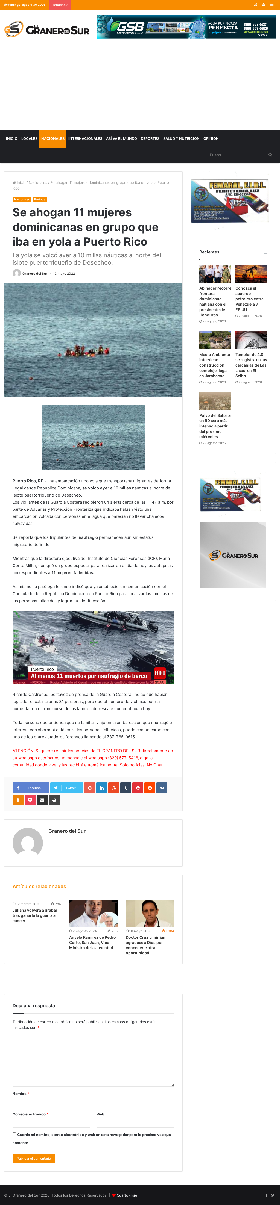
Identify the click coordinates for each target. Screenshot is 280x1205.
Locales (29, 138)
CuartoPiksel (127, 1195)
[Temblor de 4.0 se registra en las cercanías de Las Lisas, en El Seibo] (251, 340)
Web (100, 1114)
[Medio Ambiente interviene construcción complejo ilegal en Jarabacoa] (215, 340)
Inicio (12, 138)
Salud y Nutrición (181, 138)
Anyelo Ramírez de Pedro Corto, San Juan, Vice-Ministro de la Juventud (92, 942)
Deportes (150, 138)
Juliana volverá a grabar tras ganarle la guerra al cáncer (35, 915)
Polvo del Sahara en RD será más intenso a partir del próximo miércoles (215, 426)
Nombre (21, 1093)
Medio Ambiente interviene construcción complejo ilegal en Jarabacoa (214, 365)
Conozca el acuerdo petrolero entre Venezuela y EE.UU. (249, 299)
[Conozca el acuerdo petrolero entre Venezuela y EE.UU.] (251, 274)
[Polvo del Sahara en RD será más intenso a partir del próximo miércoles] (215, 401)
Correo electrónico (30, 1114)
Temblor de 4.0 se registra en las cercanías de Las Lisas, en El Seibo (251, 365)
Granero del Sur (34, 273)
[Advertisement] (140, 89)
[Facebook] (266, 1195)
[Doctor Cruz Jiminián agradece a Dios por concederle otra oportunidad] (150, 913)
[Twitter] (272, 1195)
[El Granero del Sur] (46, 28)
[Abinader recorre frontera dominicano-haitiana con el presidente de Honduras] (215, 274)
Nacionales (53, 138)
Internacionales (85, 138)
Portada (39, 199)
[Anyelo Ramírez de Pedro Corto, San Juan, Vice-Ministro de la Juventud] (93, 913)
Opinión (211, 138)
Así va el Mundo (121, 138)
